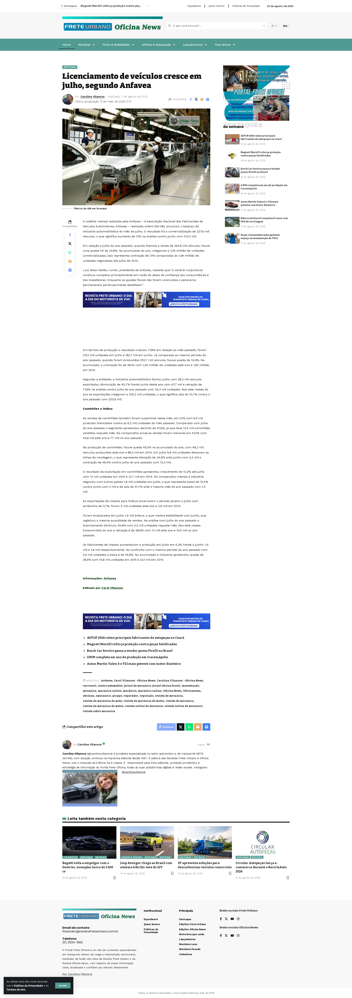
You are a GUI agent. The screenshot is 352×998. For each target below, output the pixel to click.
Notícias (70, 67)
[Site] (208, 744)
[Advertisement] (146, 317)
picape (117, 695)
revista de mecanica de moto (102, 701)
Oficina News (172, 690)
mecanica (89, 690)
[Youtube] (232, 919)
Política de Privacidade (28, 985)
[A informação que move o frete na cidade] (146, 621)
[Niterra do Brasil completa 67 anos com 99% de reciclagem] (232, 222)
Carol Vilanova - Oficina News (134, 680)
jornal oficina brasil (166, 685)
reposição (146, 695)
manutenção (190, 685)
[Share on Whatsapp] (69, 252)
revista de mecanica (169, 695)
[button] (63, 985)
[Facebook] (220, 919)
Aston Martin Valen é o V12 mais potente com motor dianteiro (134, 664)
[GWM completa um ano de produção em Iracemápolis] (232, 189)
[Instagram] (238, 919)
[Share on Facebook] (190, 99)
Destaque (86, 857)
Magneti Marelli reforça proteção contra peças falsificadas (132, 644)
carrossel (89, 685)
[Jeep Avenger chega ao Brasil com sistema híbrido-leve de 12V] (147, 842)
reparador (130, 695)
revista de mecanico (180, 701)
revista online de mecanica (144, 706)
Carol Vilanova (112, 588)
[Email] (202, 99)
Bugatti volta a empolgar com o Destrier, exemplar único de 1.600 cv (87, 867)
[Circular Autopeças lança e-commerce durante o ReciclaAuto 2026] (263, 842)
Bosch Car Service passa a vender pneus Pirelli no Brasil (111, 6)
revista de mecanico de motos (103, 706)
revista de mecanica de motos (144, 701)
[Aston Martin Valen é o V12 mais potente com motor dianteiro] (232, 205)
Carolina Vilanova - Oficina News (180, 680)
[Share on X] (196, 99)
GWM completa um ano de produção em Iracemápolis (127, 657)
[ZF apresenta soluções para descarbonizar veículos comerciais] (205, 842)
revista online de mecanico (183, 706)
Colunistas (70, 857)
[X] (226, 919)
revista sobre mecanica (99, 711)
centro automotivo (110, 685)
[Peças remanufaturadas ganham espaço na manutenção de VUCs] (232, 238)
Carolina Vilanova (92, 96)
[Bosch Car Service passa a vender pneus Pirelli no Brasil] (232, 172)
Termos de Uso (15, 989)
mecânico (130, 690)
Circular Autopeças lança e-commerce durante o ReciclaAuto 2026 (261, 867)
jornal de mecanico (137, 685)
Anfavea (110, 578)
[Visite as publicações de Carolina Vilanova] (67, 744)
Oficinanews (192, 690)
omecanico (103, 695)
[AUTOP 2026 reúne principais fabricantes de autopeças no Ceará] (232, 139)
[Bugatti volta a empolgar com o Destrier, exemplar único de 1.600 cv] (89, 842)
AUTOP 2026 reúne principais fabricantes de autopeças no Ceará (135, 637)
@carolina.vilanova (133, 772)
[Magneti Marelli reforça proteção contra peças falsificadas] (232, 156)
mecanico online (150, 690)
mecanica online (110, 690)
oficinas (88, 695)
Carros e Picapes (131, 857)
